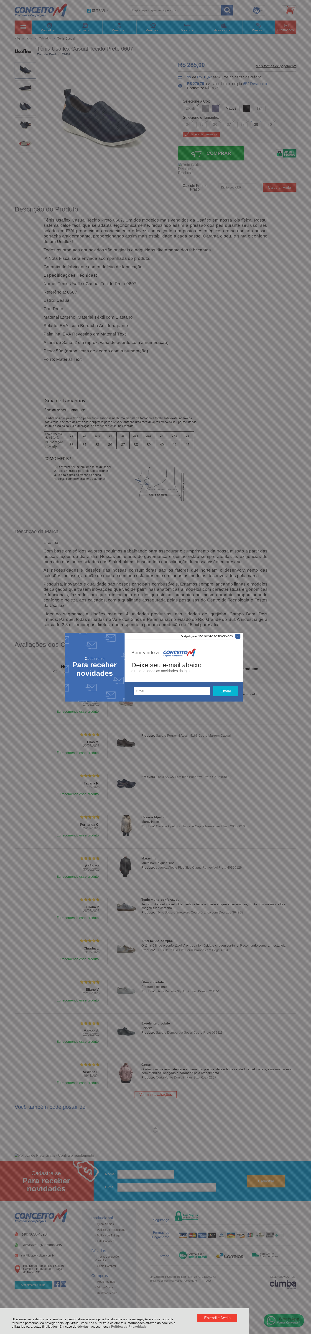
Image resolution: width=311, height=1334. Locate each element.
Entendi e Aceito (217, 1318)
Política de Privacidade (129, 1326)
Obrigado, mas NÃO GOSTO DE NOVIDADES (207, 636)
